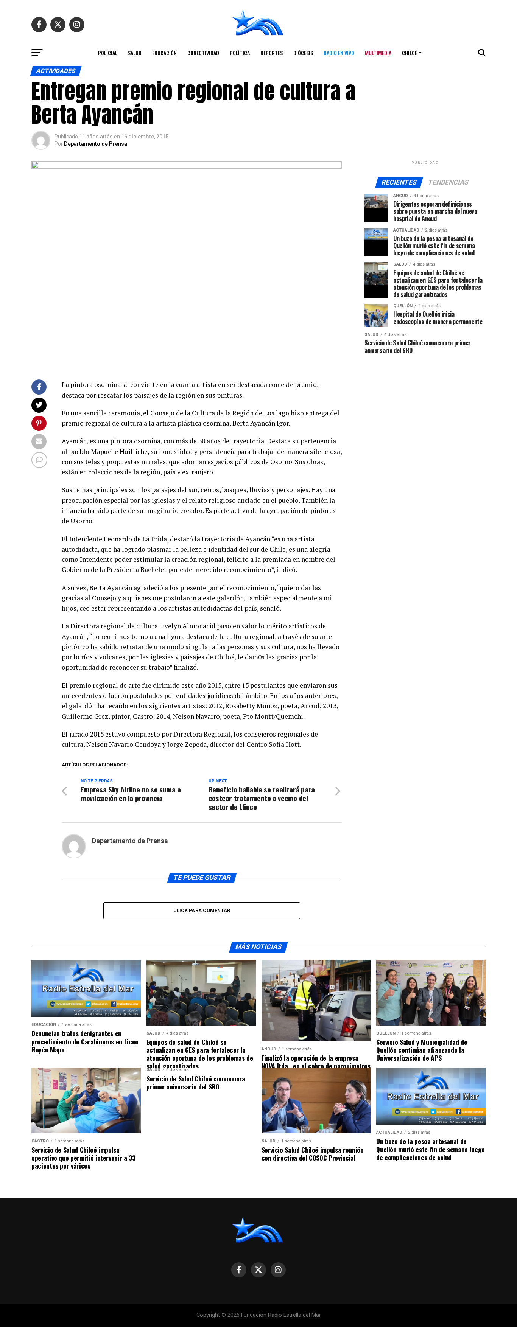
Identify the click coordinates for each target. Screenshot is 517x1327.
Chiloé (409, 53)
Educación (164, 53)
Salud (135, 53)
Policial (107, 53)
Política (240, 53)
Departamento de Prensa (95, 144)
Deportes (271, 53)
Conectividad (203, 53)
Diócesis (303, 53)
